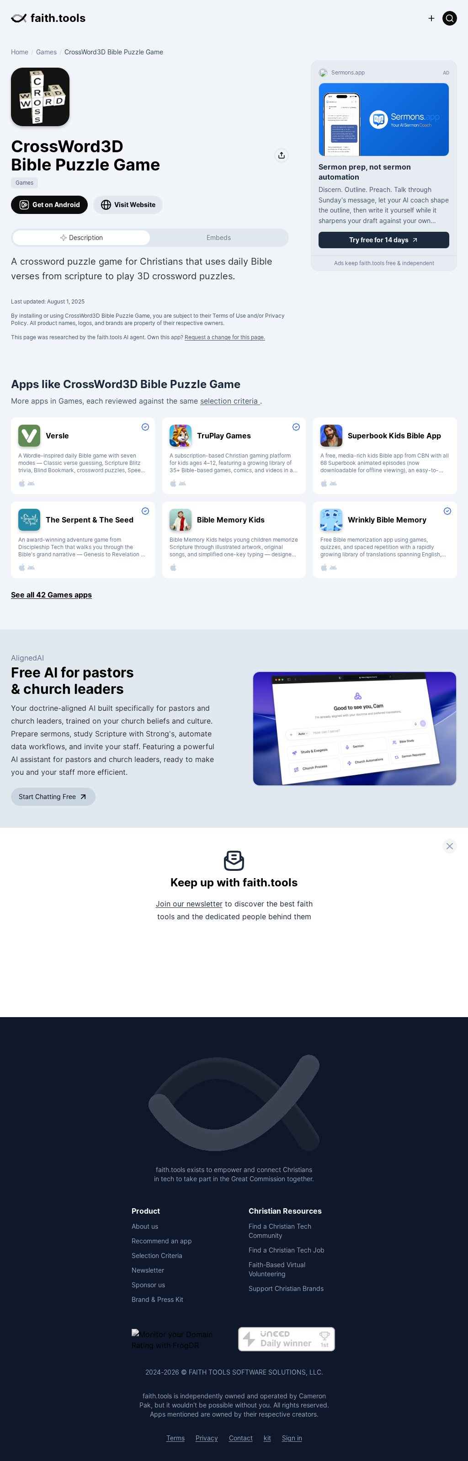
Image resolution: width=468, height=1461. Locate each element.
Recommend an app (162, 1241)
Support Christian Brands (286, 1288)
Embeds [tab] (219, 237)
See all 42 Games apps (51, 594)
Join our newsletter (189, 903)
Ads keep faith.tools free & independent (384, 263)
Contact (241, 1438)
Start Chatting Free (47, 796)
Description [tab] (86, 237)
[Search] (449, 18)
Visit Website (134, 204)
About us (145, 1226)
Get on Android (56, 204)
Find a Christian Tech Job (286, 1250)
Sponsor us (148, 1285)
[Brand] (234, 1104)
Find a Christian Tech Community (280, 1230)
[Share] (281, 155)
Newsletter (148, 1270)
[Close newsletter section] (449, 846)
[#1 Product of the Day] (286, 1339)
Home (19, 52)
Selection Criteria (157, 1255)
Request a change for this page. (225, 337)
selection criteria (230, 400)
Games (46, 52)
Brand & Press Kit (157, 1299)
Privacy (207, 1438)
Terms (175, 1438)
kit (267, 1438)
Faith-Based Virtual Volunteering (277, 1269)
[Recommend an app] (431, 18)
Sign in (292, 1438)
